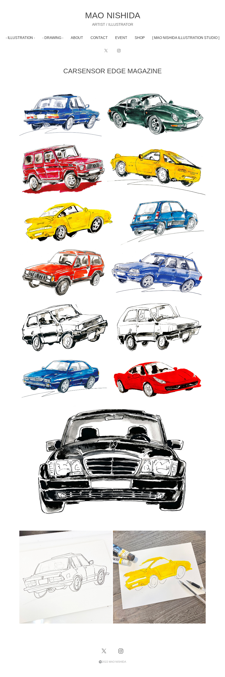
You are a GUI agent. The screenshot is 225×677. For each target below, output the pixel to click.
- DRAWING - (52, 38)
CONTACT (99, 38)
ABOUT (77, 38)
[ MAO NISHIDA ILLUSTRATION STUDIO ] (185, 38)
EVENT (121, 38)
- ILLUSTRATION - (20, 38)
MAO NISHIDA (112, 15)
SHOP (140, 38)
